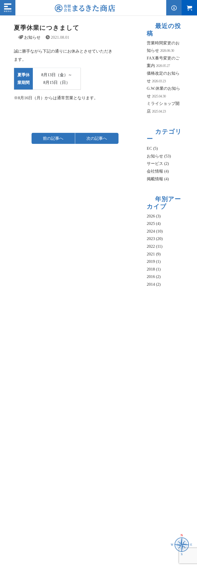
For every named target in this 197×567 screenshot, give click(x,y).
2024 (155, 231)
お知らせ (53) (159, 156)
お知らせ (32, 37)
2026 (154, 216)
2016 (154, 276)
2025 (154, 223)
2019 (154, 261)
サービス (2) (158, 163)
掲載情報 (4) (158, 179)
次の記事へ (96, 138)
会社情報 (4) (158, 171)
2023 (155, 238)
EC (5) (152, 148)
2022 (154, 246)
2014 (154, 284)
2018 (154, 269)
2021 (154, 254)
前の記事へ (53, 138)
